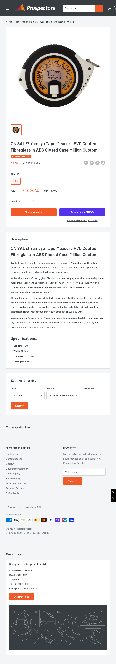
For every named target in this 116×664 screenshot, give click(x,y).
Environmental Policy (17, 468)
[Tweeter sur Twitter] (97, 162)
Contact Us (12, 453)
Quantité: (16, 200)
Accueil (9, 21)
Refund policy (13, 493)
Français (11, 507)
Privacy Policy (13, 478)
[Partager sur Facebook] (86, 162)
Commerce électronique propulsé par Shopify (27, 533)
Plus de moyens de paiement (82, 220)
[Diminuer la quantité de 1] (26, 201)
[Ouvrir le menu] (7, 8)
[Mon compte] (109, 8)
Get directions (21, 596)
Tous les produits (24, 21)
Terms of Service (15, 488)
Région (50, 388)
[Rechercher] (99, 8)
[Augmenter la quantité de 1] (42, 201)
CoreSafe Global (14, 458)
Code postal (88, 388)
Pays (13, 388)
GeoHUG (10, 463)
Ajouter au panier (34, 212)
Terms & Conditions (16, 483)
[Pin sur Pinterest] (92, 162)
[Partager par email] (103, 162)
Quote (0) (113, 495)
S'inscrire (73, 480)
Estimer (19, 405)
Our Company (13, 473)
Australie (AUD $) (33, 507)
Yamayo (14, 162)
